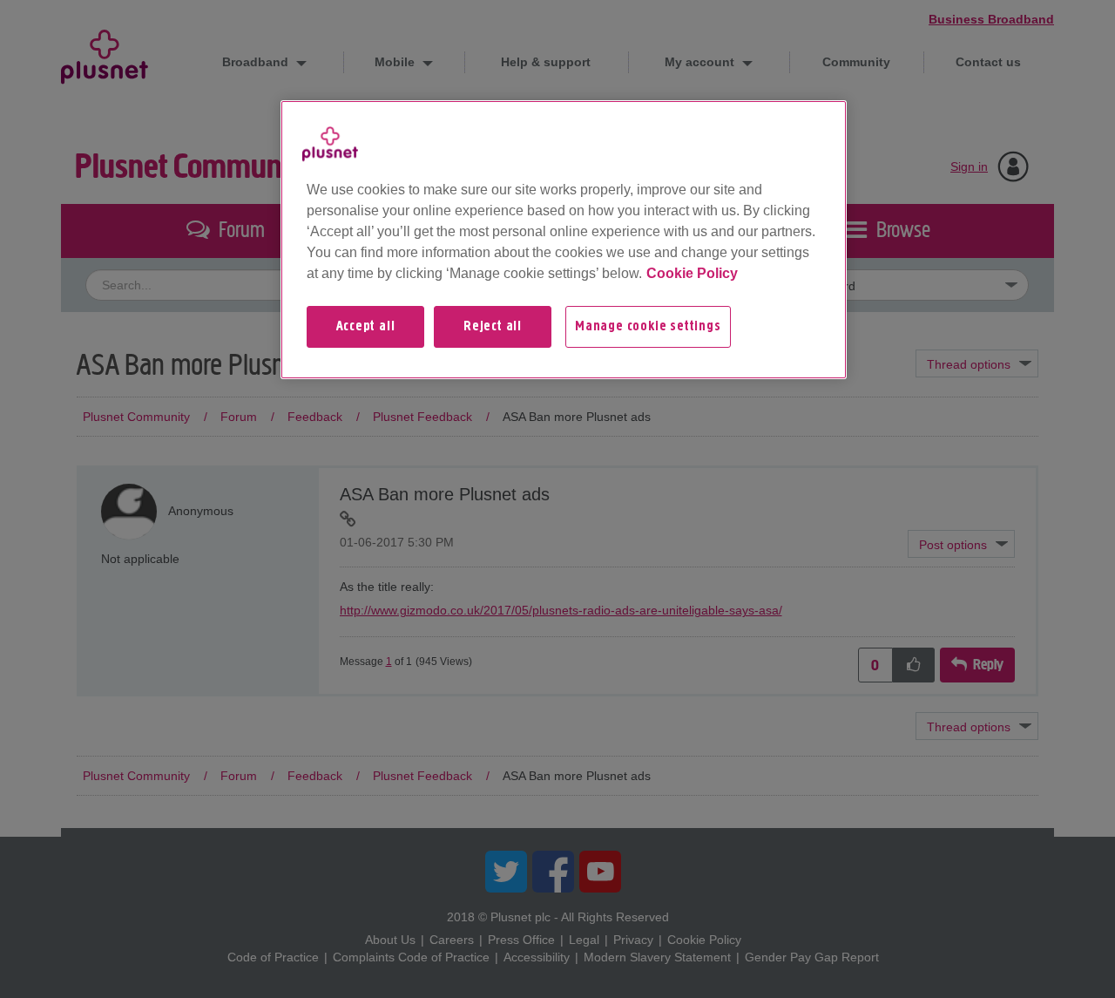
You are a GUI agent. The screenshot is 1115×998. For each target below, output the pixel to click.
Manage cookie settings (648, 327)
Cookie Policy (692, 273)
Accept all (365, 327)
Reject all (492, 327)
